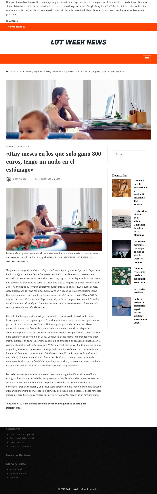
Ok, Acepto (12, 20)
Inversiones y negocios (17, 146)
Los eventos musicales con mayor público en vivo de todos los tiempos (140, 251)
